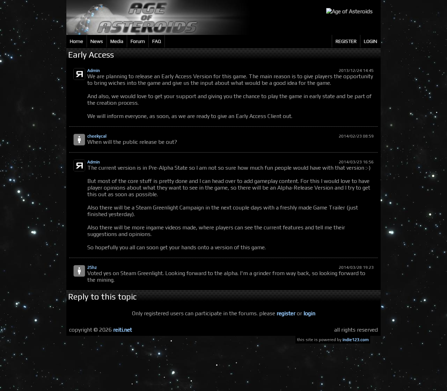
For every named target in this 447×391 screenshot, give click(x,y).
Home (76, 41)
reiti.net (122, 329)
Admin (93, 70)
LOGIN (370, 41)
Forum (138, 41)
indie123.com (356, 339)
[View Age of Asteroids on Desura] (349, 11)
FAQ (156, 41)
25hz (92, 267)
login (309, 313)
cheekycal (97, 136)
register (286, 313)
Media (116, 41)
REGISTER (346, 41)
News (96, 41)
